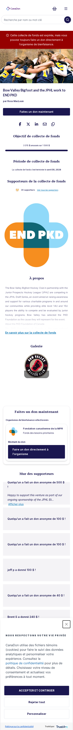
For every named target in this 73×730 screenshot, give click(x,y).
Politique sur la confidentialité (19, 726)
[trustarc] (62, 726)
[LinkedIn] (36, 124)
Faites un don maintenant (36, 111)
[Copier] (53, 124)
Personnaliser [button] (36, 713)
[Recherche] (67, 19)
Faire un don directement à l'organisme (30, 452)
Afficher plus (16, 504)
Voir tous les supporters (47, 190)
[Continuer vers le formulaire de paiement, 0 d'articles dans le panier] (56, 8)
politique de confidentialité (25, 663)
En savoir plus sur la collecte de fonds (30, 332)
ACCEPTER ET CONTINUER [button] (36, 690)
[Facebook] (20, 124)
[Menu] (66, 8)
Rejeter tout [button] (36, 702)
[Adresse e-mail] (45, 124)
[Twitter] (28, 124)
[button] (66, 624)
